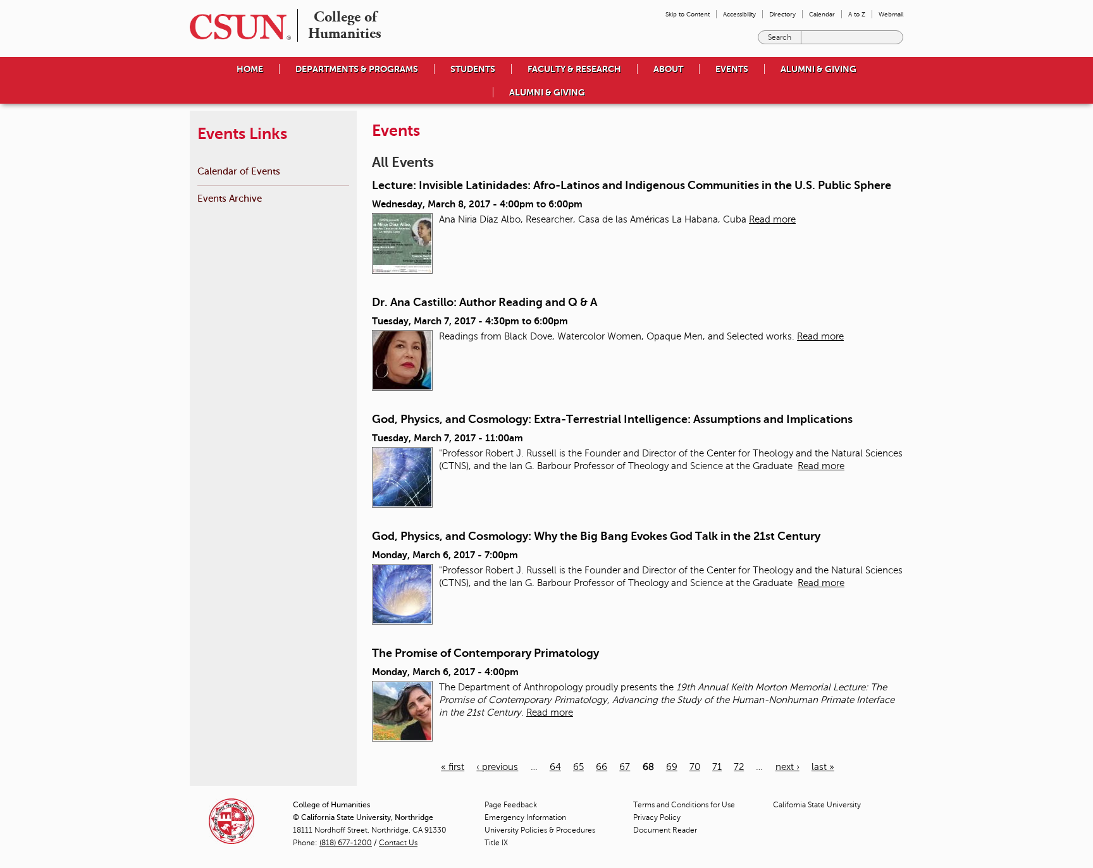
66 (601, 767)
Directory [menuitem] (782, 14)
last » (823, 767)
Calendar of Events (238, 171)
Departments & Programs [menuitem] (356, 69)
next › (787, 767)
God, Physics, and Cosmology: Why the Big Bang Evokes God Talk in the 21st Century (596, 536)
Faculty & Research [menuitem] (574, 69)
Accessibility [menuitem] (739, 14)
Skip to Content (687, 14)
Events (731, 69)
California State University (817, 804)
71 (717, 767)
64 (555, 767)
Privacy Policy (657, 817)
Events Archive (229, 198)
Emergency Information (525, 817)
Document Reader (665, 830)
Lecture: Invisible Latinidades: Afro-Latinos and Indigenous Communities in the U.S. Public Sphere (631, 185)
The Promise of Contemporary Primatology (485, 653)
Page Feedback (511, 804)
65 (578, 767)
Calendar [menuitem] (822, 14)
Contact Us (398, 842)
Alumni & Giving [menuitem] (818, 69)
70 (694, 767)
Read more (772, 219)
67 (624, 767)
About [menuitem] (668, 69)
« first (452, 767)
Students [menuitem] (472, 69)
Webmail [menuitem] (891, 14)
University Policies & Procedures (540, 830)
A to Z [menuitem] (856, 14)
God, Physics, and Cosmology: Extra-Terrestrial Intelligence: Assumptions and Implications (612, 419)
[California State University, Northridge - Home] (236, 27)
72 (739, 767)
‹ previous (497, 767)
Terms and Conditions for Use (684, 804)
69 (671, 767)
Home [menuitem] (250, 69)
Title (496, 842)
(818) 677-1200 (345, 842)
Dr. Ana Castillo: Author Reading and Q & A (484, 302)
